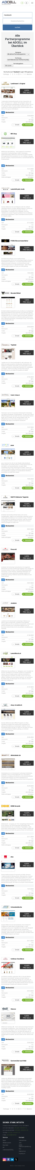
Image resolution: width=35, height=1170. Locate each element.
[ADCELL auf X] (16, 1159)
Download (5, 1145)
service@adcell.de (11, 1135)
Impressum (22, 1153)
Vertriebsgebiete (18, 63)
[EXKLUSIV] (8, 972)
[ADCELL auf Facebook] (8, 1159)
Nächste (29, 74)
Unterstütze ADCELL (8, 1149)
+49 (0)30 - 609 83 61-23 (21, 1130)
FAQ (20, 1149)
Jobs (20, 1142)
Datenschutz (22, 1151)
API (3, 1147)
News (4, 1140)
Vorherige (6, 74)
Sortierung (18, 58)
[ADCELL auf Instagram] (4, 1159)
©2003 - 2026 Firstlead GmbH (17, 1165)
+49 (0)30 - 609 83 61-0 (20, 1128)
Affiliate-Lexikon (7, 1142)
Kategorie (18, 52)
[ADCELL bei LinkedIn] (12, 1159)
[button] (17, 27)
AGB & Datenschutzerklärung (25, 1145)
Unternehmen (22, 1140)
